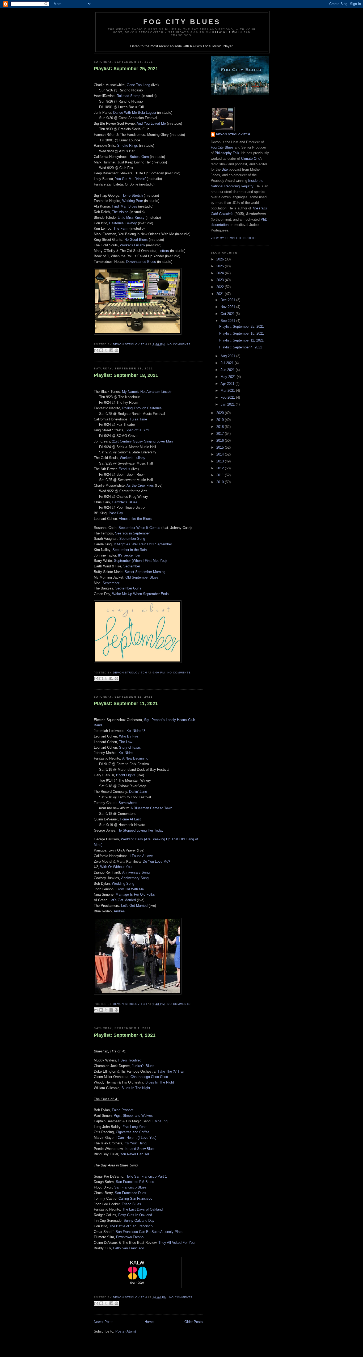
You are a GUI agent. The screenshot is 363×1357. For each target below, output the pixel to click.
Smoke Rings (127, 146)
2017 (220, 434)
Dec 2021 (228, 300)
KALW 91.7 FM (224, 32)
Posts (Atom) (125, 1331)
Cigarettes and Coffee (132, 1132)
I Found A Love (141, 856)
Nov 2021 (228, 307)
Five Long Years (135, 1127)
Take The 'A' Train (171, 1071)
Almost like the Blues (135, 519)
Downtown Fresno (129, 1237)
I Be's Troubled (129, 1060)
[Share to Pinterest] (116, 350)
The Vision (120, 212)
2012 (220, 468)
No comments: (179, 344)
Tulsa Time (138, 419)
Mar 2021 (228, 391)
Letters (163, 251)
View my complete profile (234, 238)
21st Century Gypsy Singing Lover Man (142, 441)
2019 (220, 420)
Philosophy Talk (227, 153)
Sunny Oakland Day (139, 1221)
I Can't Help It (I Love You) (136, 1138)
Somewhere (128, 803)
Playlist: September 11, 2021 (126, 703)
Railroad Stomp (128, 96)
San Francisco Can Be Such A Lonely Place (149, 1232)
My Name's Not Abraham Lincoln (147, 392)
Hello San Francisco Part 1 (146, 1176)
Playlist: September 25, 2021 (126, 68)
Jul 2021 (228, 363)
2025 (220, 266)
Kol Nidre (126, 753)
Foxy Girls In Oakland (135, 1215)
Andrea (119, 911)
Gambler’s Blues (124, 502)
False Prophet (122, 1110)
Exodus (124, 469)
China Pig (160, 1121)
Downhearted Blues (141, 262)
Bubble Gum (139, 157)
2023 (220, 280)
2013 (220, 461)
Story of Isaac (130, 747)
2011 (220, 475)
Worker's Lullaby (132, 245)
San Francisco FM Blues (135, 1182)
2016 (220, 440)
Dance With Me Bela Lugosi (134, 113)
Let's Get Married (122, 900)
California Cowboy (123, 223)
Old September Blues (141, 577)
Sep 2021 (228, 321)
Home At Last (130, 819)
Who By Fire (128, 736)
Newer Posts (103, 1322)
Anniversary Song (136, 872)
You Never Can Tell (135, 1154)
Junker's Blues (143, 1066)
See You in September (132, 533)
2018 (220, 427)
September (131, 566)
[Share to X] (106, 350)
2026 (220, 259)
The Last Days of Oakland (142, 1209)
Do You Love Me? (156, 861)
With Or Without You (116, 867)
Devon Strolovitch (233, 134)
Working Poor (132, 201)
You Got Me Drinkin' (130, 179)
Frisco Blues (131, 1204)
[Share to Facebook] (111, 350)
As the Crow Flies (140, 485)
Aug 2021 (228, 356)
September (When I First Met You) (140, 561)
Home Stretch (132, 195)
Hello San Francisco (128, 1248)
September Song (132, 539)
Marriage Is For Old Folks (135, 894)
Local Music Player (217, 46)
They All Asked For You (176, 1243)
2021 (220, 294)
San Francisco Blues (130, 1187)
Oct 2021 (228, 314)
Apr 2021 (228, 384)
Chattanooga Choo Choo (149, 1077)
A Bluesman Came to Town (151, 808)
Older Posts (193, 1322)
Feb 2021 (228, 397)
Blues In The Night (159, 1082)
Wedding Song (123, 884)
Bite (225, 169)
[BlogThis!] (101, 350)
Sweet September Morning (145, 572)
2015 (220, 447)
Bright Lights (126, 775)
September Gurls (128, 588)
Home (149, 1322)
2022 (220, 287)
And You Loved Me (151, 123)
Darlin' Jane (138, 792)
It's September (129, 555)
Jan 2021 (228, 404)
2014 (220, 454)
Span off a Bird (137, 430)
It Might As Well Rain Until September (143, 544)
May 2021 (229, 377)
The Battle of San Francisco (131, 1226)
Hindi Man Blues (124, 206)
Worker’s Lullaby (132, 458)
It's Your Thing (135, 1143)
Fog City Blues (181, 22)
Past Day (116, 513)
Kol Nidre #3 (135, 731)
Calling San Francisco (135, 1198)
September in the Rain (129, 550)
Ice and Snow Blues (140, 1149)
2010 (220, 482)
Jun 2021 (228, 370)
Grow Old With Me (130, 889)
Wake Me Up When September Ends (140, 594)
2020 (220, 413)
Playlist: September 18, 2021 (126, 375)
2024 (220, 273)
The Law (125, 742)
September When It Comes (139, 528)
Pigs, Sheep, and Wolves (133, 1116)
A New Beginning (135, 758)
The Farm (120, 228)
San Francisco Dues (130, 1193)
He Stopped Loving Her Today (140, 830)
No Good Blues (136, 240)
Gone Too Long (138, 85)
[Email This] (96, 350)
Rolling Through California (142, 408)
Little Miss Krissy (131, 218)
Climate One (250, 159)
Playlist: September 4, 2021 (124, 1035)
